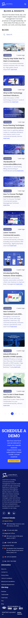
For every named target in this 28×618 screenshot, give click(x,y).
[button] (19, 413)
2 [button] (15, 414)
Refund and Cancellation (8, 581)
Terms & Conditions (6, 578)
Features (3, 591)
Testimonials (4, 594)
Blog (2, 604)
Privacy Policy (5, 575)
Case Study (4, 597)
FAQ (2, 601)
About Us (3, 569)
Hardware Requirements (7, 584)
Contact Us (4, 572)
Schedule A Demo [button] (14, 461)
